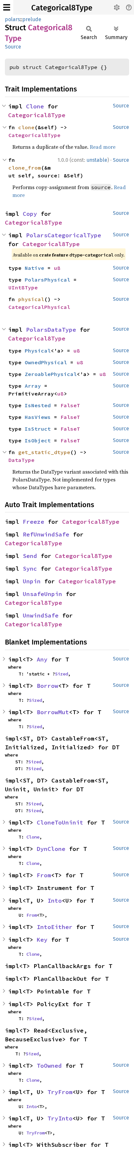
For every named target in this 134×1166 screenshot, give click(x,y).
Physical (38, 350)
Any (42, 659)
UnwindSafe (41, 615)
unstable (97, 160)
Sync (30, 568)
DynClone (51, 849)
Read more (102, 146)
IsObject (38, 440)
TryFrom (60, 1092)
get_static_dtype (44, 452)
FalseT (70, 405)
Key (42, 939)
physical (31, 299)
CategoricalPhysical (39, 307)
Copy (30, 213)
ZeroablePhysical (51, 374)
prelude (31, 19)
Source (13, 47)
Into (54, 900)
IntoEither (55, 927)
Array (33, 385)
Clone (35, 106)
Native (34, 268)
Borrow (47, 685)
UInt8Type (23, 287)
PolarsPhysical (47, 279)
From (44, 875)
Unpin (32, 581)
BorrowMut (53, 712)
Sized (61, 674)
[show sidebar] (6, 7)
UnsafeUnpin (42, 594)
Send (30, 556)
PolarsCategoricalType (63, 235)
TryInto (60, 1118)
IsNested (38, 405)
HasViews (38, 417)
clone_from (24, 167)
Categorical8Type (61, 7)
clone (26, 127)
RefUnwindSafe (46, 534)
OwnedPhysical (46, 362)
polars (12, 19)
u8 (57, 268)
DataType (21, 460)
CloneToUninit (60, 822)
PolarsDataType (51, 329)
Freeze (33, 521)
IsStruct (38, 428)
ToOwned (49, 1065)
